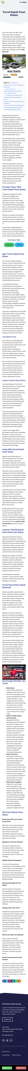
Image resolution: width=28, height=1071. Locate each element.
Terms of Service (16, 1055)
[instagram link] (3, 1040)
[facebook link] (11, 1040)
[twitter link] (7, 1040)
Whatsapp (9, 245)
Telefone (19, 245)
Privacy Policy (6, 1055)
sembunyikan (13, 82)
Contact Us (7, 1019)
